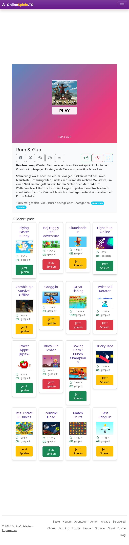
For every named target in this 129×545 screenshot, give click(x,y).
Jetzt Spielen (24, 270)
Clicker (51, 528)
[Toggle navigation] (122, 4)
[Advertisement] (64, 36)
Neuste (67, 521)
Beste (56, 521)
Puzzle (76, 528)
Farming (64, 528)
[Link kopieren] (59, 158)
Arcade (105, 521)
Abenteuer (81, 521)
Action (94, 521)
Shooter (100, 528)
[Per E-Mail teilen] (49, 158)
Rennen (88, 528)
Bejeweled (119, 521)
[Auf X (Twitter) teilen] (30, 158)
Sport (111, 528)
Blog (123, 535)
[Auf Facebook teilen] (20, 158)
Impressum (9, 530)
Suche (122, 528)
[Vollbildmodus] (108, 158)
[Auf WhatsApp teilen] (40, 158)
